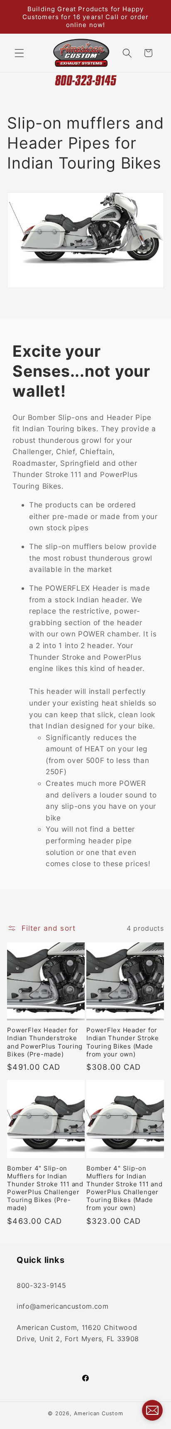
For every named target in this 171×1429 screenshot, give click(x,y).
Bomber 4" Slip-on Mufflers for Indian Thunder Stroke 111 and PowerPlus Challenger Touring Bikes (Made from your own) (124, 1188)
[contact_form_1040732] (152, 1410)
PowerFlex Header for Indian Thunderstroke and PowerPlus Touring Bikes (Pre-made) (45, 1042)
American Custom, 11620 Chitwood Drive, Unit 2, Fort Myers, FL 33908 (78, 1333)
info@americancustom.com (63, 1306)
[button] (19, 53)
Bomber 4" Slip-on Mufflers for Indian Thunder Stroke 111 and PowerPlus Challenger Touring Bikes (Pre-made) (45, 1188)
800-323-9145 (41, 1285)
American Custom (98, 1413)
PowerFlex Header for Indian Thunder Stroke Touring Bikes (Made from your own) (122, 1042)
